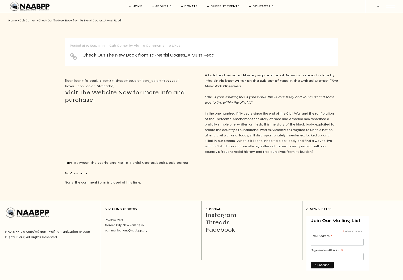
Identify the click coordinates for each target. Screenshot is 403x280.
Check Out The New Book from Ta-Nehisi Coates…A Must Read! (149, 55)
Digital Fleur (14, 237)
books (161, 163)
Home (12, 20)
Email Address (321, 236)
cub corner (179, 163)
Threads (218, 222)
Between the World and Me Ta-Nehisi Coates (114, 163)
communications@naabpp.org (126, 230)
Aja (136, 46)
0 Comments (153, 46)
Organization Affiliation (327, 250)
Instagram (221, 215)
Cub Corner (27, 20)
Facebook (221, 229)
